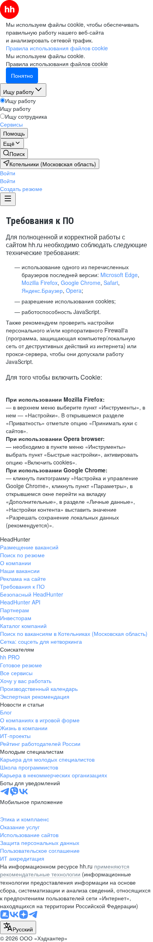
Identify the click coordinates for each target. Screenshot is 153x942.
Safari (111, 282)
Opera (74, 290)
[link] (14, 154)
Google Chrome (80, 282)
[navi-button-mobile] (8, 199)
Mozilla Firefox (40, 282)
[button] (7, 173)
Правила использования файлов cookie (57, 64)
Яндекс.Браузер (42, 290)
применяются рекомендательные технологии (64, 870)
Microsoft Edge (119, 275)
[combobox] (18, 927)
